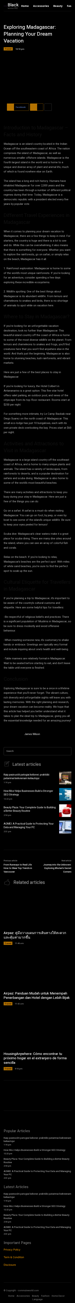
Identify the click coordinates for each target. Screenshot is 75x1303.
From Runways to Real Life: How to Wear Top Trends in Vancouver (18, 868)
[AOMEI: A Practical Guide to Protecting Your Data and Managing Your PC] (65, 827)
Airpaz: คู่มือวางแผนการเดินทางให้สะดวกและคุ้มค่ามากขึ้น (35, 935)
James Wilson (32, 734)
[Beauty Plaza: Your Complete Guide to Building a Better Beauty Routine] (65, 810)
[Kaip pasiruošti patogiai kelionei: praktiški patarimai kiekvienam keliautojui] (65, 778)
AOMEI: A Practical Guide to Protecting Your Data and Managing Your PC (29, 825)
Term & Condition (14, 1257)
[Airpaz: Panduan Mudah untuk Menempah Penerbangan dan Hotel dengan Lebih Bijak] (37, 969)
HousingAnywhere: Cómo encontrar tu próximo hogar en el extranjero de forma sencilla (35, 1058)
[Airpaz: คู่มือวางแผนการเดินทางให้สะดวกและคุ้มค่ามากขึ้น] (37, 909)
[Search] (67, 751)
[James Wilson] (12, 734)
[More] (48, 107)
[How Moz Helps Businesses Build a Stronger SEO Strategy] (65, 794)
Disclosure (10, 1264)
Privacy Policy (12, 1249)
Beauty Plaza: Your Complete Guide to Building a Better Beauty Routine (30, 809)
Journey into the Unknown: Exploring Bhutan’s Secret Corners (57, 868)
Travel (8, 48)
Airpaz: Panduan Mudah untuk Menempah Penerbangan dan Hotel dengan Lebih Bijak (37, 995)
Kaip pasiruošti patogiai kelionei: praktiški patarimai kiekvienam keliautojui (26, 776)
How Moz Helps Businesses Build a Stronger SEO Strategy (28, 793)
